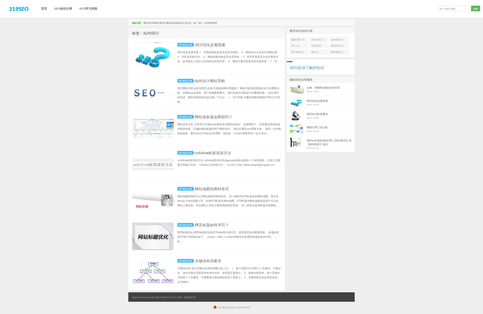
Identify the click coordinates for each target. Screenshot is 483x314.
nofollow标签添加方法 (213, 152)
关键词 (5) (316, 45)
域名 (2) (315, 51)
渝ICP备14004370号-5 (162, 297)
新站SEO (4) (337, 45)
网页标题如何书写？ (212, 224)
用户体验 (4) (297, 51)
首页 (44, 8)
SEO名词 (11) (318, 39)
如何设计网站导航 (210, 80)
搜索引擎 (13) (298, 39)
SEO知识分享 (63, 8)
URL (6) (295, 45)
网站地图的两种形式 (212, 188)
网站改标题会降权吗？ (214, 116)
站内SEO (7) (337, 39)
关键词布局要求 (208, 260)
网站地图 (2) (337, 51)
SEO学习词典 (88, 8)
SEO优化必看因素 (210, 44)
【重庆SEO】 (10, 17)
